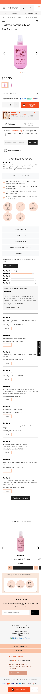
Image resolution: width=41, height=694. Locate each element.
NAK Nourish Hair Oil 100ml (20, 559)
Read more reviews (20, 498)
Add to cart (23, 568)
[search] (22, 8)
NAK (3, 21)
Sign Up (35, 612)
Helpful (7, 328)
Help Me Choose (39, 348)
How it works (18, 673)
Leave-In (20, 17)
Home (3, 17)
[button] (36, 53)
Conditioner (11, 17)
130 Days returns (14, 150)
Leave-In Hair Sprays (32, 17)
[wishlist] (36, 21)
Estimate (32, 142)
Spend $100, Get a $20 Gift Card (20, 2)
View (10, 568)
